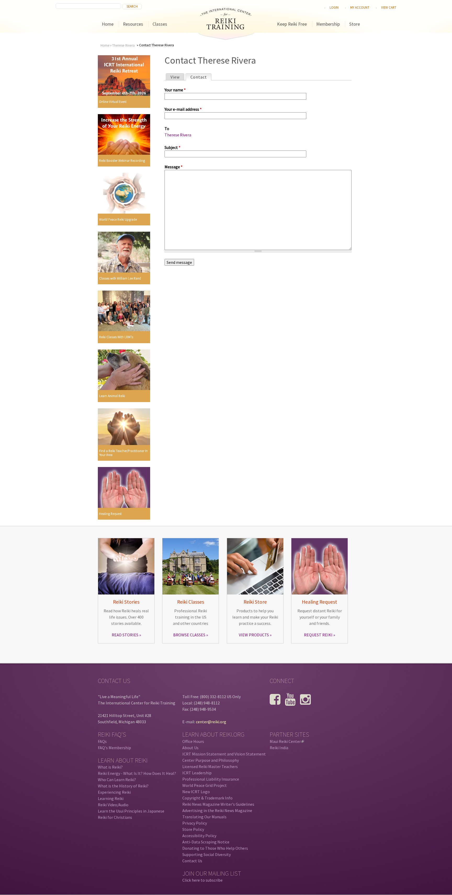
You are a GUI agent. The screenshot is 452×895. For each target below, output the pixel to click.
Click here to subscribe (202, 880)
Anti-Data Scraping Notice (205, 841)
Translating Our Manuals (204, 816)
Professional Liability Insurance (210, 779)
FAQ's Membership (114, 747)
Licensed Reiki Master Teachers (210, 766)
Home (108, 24)
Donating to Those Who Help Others (215, 848)
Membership (328, 24)
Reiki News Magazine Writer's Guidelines (218, 804)
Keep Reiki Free (292, 24)
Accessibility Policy (199, 835)
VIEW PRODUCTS (254, 634)
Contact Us (192, 860)
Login (334, 7)
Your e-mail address (183, 109)
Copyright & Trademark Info (207, 798)
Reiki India (279, 747)
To (167, 128)
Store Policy (193, 829)
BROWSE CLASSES (189, 634)
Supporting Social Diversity (206, 854)
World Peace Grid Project (204, 785)
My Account (359, 7)
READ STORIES (125, 634)
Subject (172, 147)
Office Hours (193, 741)
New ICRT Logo (196, 791)
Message (174, 166)
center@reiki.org (211, 721)
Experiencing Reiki (114, 792)
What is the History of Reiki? (123, 785)
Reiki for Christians (115, 817)
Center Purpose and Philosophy (210, 760)
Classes (159, 24)
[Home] (226, 28)
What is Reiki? (110, 767)
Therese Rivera (123, 45)
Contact (200, 77)
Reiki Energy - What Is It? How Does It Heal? (137, 773)
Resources (133, 24)
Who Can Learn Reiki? (117, 779)
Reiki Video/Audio (113, 804)
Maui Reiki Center (286, 741)
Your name (175, 89)
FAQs (102, 741)
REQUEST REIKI (318, 634)
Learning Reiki (110, 798)
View (175, 77)
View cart (388, 7)
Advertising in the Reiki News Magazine (217, 810)
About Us (190, 747)
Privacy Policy (194, 823)
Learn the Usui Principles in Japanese (131, 811)
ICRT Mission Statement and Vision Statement (224, 754)
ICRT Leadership (197, 772)
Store (354, 24)
